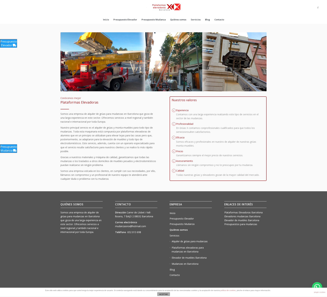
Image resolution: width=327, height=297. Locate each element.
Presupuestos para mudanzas (240, 224)
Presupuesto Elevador (182, 218)
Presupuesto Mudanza (182, 224)
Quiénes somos (179, 229)
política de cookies (228, 290)
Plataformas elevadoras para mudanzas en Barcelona (188, 249)
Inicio (172, 213)
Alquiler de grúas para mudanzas (190, 241)
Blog (172, 269)
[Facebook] (318, 7)
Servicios (174, 235)
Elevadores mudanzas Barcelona (242, 216)
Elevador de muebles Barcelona (189, 257)
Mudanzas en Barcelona (185, 263)
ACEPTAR (163, 294)
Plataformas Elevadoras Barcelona (243, 212)
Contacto (175, 275)
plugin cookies (319, 292)
